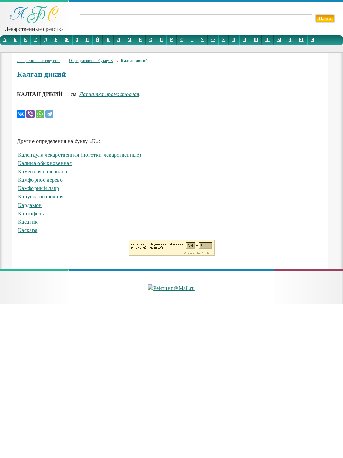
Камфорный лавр (38, 187)
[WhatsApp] (40, 114)
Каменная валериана (42, 171)
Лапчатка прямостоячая (109, 93)
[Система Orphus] (172, 253)
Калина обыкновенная (45, 162)
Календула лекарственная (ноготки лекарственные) (79, 154)
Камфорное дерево (40, 179)
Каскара (27, 229)
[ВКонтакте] (21, 114)
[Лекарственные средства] (34, 21)
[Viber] (30, 114)
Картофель (31, 213)
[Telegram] (49, 114)
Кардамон (30, 204)
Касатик (28, 221)
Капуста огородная (40, 196)
